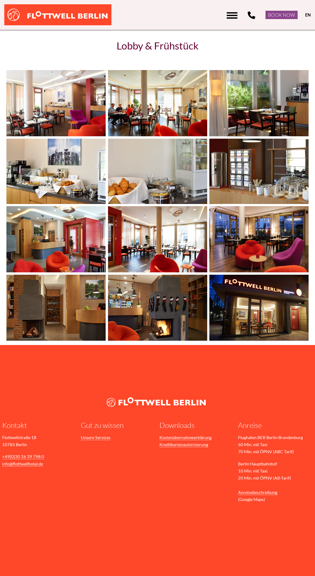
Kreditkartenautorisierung (183, 444)
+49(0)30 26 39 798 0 (252, 15)
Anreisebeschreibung (257, 492)
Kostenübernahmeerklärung (185, 437)
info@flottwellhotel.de (22, 463)
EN (308, 14)
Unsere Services (96, 437)
